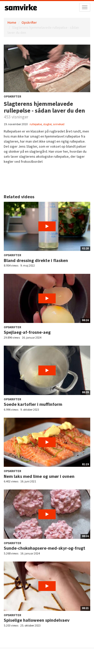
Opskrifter (29, 22)
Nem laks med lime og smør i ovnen (39, 476)
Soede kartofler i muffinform (33, 404)
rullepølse (36, 124)
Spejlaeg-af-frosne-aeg (27, 332)
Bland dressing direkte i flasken (36, 260)
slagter (47, 124)
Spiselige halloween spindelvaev (36, 620)
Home (12, 22)
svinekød (58, 124)
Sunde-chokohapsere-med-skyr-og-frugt (44, 548)
